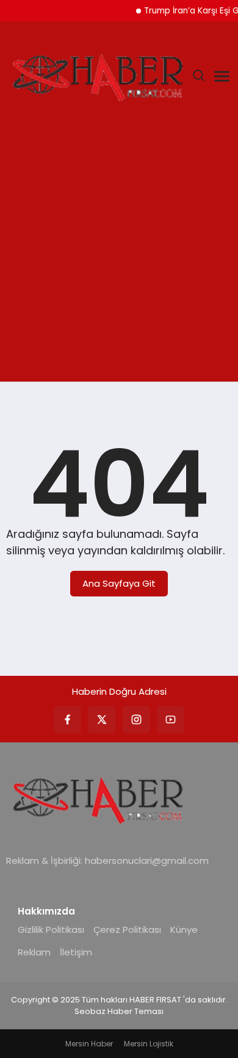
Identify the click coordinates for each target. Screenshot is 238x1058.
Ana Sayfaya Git (119, 583)
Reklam (34, 952)
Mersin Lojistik (148, 1043)
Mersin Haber (89, 1043)
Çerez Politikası (127, 929)
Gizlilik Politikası (51, 929)
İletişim (76, 952)
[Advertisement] (119, 256)
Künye (184, 929)
